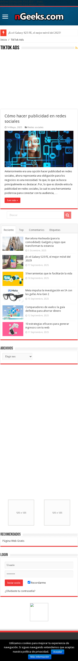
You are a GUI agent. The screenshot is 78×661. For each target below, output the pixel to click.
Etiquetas (55, 229)
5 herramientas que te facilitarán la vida (48, 273)
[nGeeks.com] (39, 15)
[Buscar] (67, 215)
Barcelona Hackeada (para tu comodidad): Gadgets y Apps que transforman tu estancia (45, 242)
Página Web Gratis (13, 540)
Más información (39, 656)
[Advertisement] (31, 79)
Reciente (9, 229)
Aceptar (57, 651)
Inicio (3, 39)
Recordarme (38, 582)
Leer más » (12, 200)
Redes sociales (35, 127)
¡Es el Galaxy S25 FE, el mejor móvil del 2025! (34, 32)
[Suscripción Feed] (76, 47)
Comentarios (36, 229)
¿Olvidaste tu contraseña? (20, 591)
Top (21, 229)
